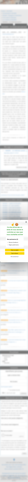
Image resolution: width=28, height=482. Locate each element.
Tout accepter (15, 250)
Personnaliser (15, 256)
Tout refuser (14, 253)
